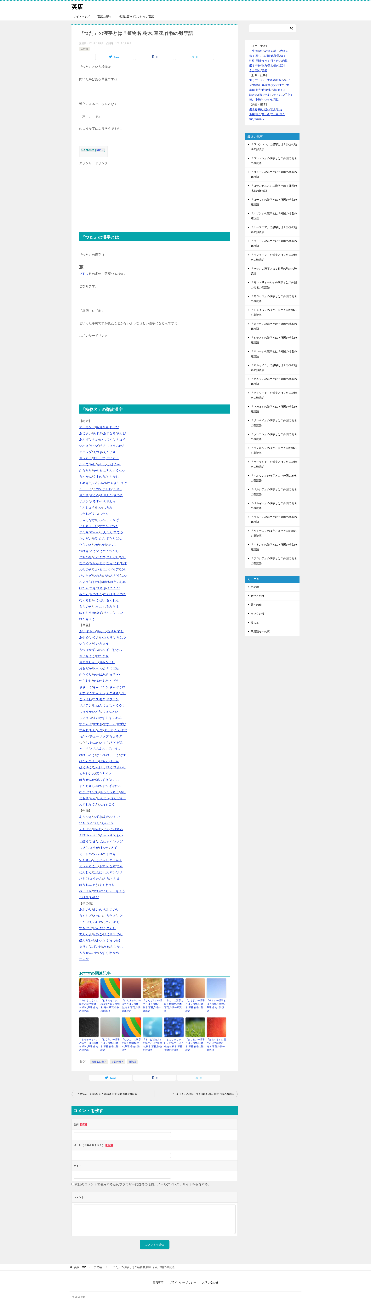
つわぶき (92, 742)
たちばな (115, 538)
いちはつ (119, 637)
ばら (123, 569)
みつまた (96, 594)
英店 (77, 6)
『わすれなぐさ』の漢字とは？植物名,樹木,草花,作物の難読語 (110, 1005)
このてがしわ (102, 489)
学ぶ (252, 70)
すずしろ (109, 724)
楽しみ (275, 114)
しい (99, 507)
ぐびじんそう (95, 693)
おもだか (85, 668)
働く (276, 65)
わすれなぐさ (88, 804)
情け (252, 119)
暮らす (259, 55)
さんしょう (87, 507)
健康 (273, 55)
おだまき (102, 656)
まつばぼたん (111, 786)
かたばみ (99, 674)
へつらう (267, 99)
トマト (104, 866)
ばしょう (112, 755)
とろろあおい (99, 748)
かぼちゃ (116, 829)
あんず (84, 439)
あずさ (97, 433)
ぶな (124, 575)
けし (123, 693)
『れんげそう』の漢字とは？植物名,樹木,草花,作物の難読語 (131, 1005)
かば (110, 464)
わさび (94, 897)
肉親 (285, 60)
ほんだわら (87, 940)
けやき (112, 482)
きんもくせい (115, 470)
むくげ (108, 594)
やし (116, 606)
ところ (84, 748)
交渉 (274, 85)
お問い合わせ (210, 1282)
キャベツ (92, 835)
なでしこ (115, 748)
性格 (252, 60)
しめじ (115, 922)
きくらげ (85, 915)
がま (109, 674)
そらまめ (85, 854)
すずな (121, 724)
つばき (84, 551)
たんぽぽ (120, 730)
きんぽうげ (117, 687)
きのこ (97, 915)
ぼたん (84, 588)
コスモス (99, 699)
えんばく (85, 829)
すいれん (115, 717)
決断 (268, 85)
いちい (94, 439)
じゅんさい (110, 711)
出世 (286, 85)
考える (284, 50)
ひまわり (119, 767)
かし (93, 464)
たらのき (85, 544)
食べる (266, 60)
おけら (117, 649)
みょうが (85, 891)
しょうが (92, 847)
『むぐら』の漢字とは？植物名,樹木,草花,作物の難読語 (110, 1044)
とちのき (85, 557)
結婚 (267, 55)
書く (276, 50)
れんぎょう (87, 619)
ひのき (97, 575)
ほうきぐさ (104, 773)
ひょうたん (94, 878)
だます (268, 94)
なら (109, 563)
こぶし (117, 489)
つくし (111, 928)
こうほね (85, 699)
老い (261, 50)
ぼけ (106, 581)
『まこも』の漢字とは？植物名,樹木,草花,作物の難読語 (195, 1044)
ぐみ (93, 482)
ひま (109, 767)
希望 (252, 114)
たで (100, 730)
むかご (84, 792)
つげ (103, 544)
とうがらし (101, 860)
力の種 (84, 48)
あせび (121, 433)
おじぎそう (87, 656)
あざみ (112, 631)
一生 (252, 50)
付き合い (276, 60)
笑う (261, 119)
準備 (252, 89)
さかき (84, 495)
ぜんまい (99, 928)
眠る (252, 65)
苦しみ (266, 114)
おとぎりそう (88, 662)
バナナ (118, 872)
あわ (106, 816)
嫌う (258, 114)
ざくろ (94, 495)
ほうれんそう (88, 884)
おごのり (112, 909)
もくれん (112, 600)
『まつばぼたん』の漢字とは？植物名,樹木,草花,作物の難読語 (152, 1044)
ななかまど (98, 563)
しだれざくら (88, 513)
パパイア (112, 569)
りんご (108, 612)
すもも (94, 532)
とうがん (115, 860)
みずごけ (96, 946)
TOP (80, 1267)
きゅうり (106, 835)
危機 (255, 85)
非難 (258, 99)
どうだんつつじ (108, 551)
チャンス (278, 94)
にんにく (99, 872)
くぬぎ (84, 482)
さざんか (106, 495)
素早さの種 (257, 595)
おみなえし (107, 662)
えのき (97, 452)
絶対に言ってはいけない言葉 (136, 16)
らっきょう (117, 891)
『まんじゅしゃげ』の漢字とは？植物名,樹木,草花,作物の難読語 (173, 1044)
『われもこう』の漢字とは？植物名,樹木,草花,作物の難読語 (88, 1005)
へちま (115, 878)
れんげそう (118, 798)
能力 (264, 65)
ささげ (118, 841)
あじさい (85, 433)
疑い (267, 109)
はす (123, 755)
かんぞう (112, 680)
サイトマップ (81, 16)
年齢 (258, 65)
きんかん (85, 476)
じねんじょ (101, 705)
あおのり (85, 909)
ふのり (118, 934)
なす (112, 866)
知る (283, 55)
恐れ (279, 109)
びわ (106, 575)
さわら (111, 501)
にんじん (85, 872)
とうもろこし (88, 866)
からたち (85, 470)
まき (93, 588)
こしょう (85, 489)
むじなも (116, 946)
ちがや (84, 736)
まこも (114, 779)
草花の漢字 (117, 1061)
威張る (280, 80)
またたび (113, 588)
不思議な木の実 (260, 631)
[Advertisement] (154, 193)
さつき (118, 495)
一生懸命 (269, 80)
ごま (93, 841)
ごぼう (84, 841)
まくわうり (107, 884)
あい (82, 631)
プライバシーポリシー (182, 1282)
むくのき (119, 594)
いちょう (119, 439)
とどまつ (99, 557)
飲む (270, 65)
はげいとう (87, 755)
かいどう (112, 458)
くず (82, 693)
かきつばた (111, 668)
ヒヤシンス (87, 773)
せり (93, 730)
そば (113, 847)
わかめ (114, 952)
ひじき (108, 934)
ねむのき (85, 569)
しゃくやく (117, 705)
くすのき (99, 476)
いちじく (106, 439)
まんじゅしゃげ (90, 786)
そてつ (118, 532)
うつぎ (94, 445)
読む (258, 70)
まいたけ (102, 940)
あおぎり (102, 427)
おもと (97, 668)
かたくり (85, 674)
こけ (120, 915)
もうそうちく (109, 792)
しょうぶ (85, 717)
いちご (115, 816)
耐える (281, 89)
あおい (91, 631)
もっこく (99, 606)
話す (283, 65)
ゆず (99, 612)
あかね (101, 631)
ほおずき (102, 779)
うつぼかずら (88, 649)
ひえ (82, 878)
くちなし (112, 476)
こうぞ (122, 482)
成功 (270, 89)
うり (97, 823)
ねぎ (109, 872)
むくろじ (85, 600)
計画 (261, 85)
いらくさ (85, 643)
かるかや (99, 680)
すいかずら (101, 717)
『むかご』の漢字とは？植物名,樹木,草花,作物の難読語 (131, 1044)
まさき (101, 588)
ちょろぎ (115, 736)
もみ (109, 606)
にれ (116, 563)
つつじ (112, 544)
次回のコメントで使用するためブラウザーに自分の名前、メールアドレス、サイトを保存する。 (143, 1184)
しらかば (112, 520)
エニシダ (85, 452)
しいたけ (96, 922)
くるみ (101, 482)
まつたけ (115, 940)
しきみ (108, 507)
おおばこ (105, 649)
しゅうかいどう (90, 711)
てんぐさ (85, 934)
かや (117, 464)
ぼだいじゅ (118, 581)
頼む (261, 94)
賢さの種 (256, 604)
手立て (289, 94)
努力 (252, 99)
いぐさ (94, 637)
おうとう (85, 458)
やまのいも (101, 891)
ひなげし (99, 767)
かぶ (106, 829)
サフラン (112, 699)
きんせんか (101, 687)
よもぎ (84, 798)
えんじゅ (109, 452)
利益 (276, 99)
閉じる (100, 150)
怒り (261, 109)
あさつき (85, 816)
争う (252, 80)
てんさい (85, 860)
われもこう (107, 804)
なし (123, 557)
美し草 (255, 622)
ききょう (85, 687)
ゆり (123, 792)
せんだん (106, 532)
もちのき (85, 606)
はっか (114, 761)
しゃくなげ (87, 520)
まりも (84, 946)
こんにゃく (105, 841)
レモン (118, 612)
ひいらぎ (85, 575)
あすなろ (109, 433)
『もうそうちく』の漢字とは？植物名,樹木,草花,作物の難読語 (88, 1044)
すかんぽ (85, 724)
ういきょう (101, 643)
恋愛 (264, 70)
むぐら (94, 792)
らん (93, 798)
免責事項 (158, 1282)
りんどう (103, 798)
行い (287, 80)
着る (252, 55)
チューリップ (99, 736)
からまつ (99, 470)
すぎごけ (85, 928)
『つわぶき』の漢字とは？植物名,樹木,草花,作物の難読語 (203, 1094)
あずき (97, 816)
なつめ (84, 563)
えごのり (99, 909)
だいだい (85, 538)
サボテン (85, 705)
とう (93, 551)
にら (120, 866)
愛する (253, 109)
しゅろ (100, 520)
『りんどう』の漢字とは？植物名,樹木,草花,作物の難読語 (152, 1005)
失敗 (280, 85)
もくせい (99, 600)
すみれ (84, 730)
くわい (118, 835)
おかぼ (97, 829)
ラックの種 (257, 613)
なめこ (97, 934)
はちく (104, 761)
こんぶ (84, 922)
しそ (82, 847)
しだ (106, 922)
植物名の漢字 (99, 1061)
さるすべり (98, 501)
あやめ (84, 637)
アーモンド (87, 427)
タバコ (97, 854)
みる (106, 946)
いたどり (106, 637)
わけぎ (84, 897)
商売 (258, 89)
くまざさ (112, 693)
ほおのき (96, 581)
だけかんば (101, 538)
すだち (84, 532)
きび (82, 835)
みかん (84, 594)
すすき (97, 724)
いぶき (84, 445)
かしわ (101, 464)
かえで (84, 464)
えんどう (107, 823)
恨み (273, 109)
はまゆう (85, 767)
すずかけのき (108, 526)
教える (269, 50)
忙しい (259, 80)
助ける (253, 94)
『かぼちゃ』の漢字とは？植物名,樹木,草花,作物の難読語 (106, 1094)
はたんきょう (88, 761)
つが (96, 544)
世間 (258, 60)
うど (89, 823)
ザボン (84, 501)
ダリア (108, 730)
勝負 (264, 89)
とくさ (104, 742)
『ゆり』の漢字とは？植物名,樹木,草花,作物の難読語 (216, 1005)
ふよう (84, 581)
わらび (84, 959)
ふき (106, 878)
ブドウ (84, 273)
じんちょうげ (88, 526)
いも (82, 823)
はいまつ (99, 569)
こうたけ (109, 915)
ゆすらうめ (87, 612)
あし (120, 631)
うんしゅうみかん (112, 445)
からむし (85, 680)
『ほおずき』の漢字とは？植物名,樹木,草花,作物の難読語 (216, 1044)
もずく (104, 952)
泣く (282, 114)
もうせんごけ (88, 952)
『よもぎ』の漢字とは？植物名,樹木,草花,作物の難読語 (195, 1005)
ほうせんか (87, 779)
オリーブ (99, 458)
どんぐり (112, 557)
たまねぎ (109, 854)
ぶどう (115, 575)
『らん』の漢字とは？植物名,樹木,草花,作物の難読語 (173, 1005)
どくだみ (116, 742)
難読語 (132, 1061)
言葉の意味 (104, 16)
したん (104, 513)
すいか (104, 847)
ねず (124, 563)
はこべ (100, 755)
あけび (114, 427)
